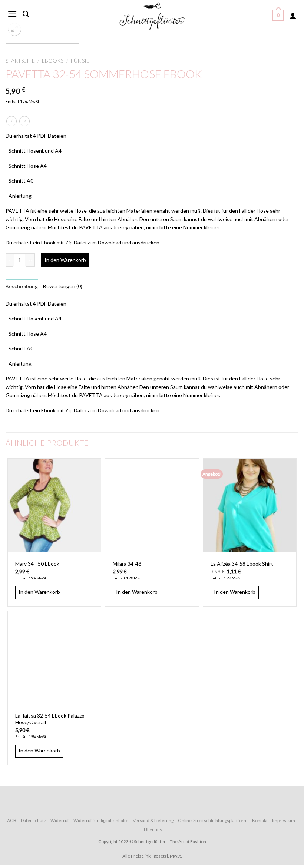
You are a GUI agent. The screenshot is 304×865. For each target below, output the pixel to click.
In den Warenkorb (65, 260)
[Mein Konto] (293, 15)
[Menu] (12, 14)
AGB (11, 820)
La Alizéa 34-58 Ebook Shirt (242, 563)
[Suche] (26, 14)
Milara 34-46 (127, 563)
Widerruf (59, 820)
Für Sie (80, 60)
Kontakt (260, 820)
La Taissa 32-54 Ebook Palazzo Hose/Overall (50, 718)
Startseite (20, 60)
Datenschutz (33, 820)
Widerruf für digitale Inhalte (100, 820)
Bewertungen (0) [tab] (62, 286)
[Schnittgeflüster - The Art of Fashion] (152, 16)
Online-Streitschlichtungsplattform (213, 820)
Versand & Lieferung (153, 820)
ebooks (52, 60)
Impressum (283, 820)
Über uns (153, 829)
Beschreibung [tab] (22, 286)
